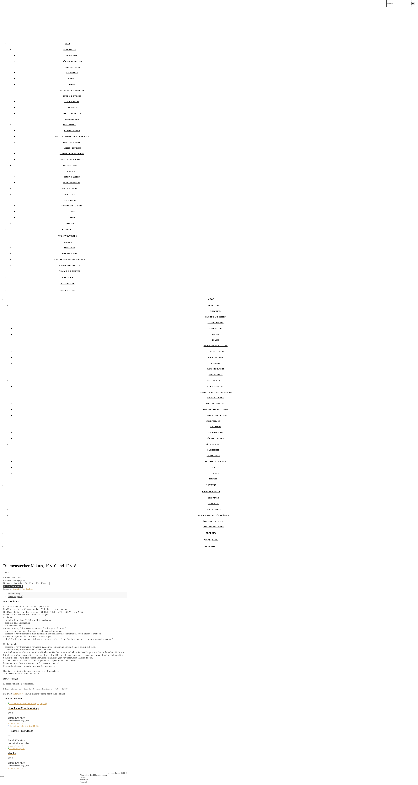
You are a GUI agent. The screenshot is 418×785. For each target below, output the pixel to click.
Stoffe (72, 212)
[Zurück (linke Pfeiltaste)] (1, 776)
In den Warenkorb (13, 586)
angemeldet (18, 693)
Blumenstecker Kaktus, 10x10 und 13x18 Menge (26, 583)
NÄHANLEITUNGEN (70, 188)
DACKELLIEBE (70, 194)
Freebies (67, 277)
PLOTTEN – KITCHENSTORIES (72, 154)
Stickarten (69, 242)
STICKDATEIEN (69, 50)
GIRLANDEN (72, 107)
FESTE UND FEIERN (72, 67)
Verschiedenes (72, 119)
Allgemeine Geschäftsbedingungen (93, 775)
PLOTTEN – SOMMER (71, 142)
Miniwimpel (71, 55)
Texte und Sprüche (72, 96)
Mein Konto (67, 290)
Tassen (72, 217)
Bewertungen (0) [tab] (15, 596)
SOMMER (72, 79)
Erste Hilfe (69, 248)
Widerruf (83, 782)
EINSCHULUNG (72, 73)
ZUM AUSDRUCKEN (72, 177)
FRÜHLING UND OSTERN (72, 61)
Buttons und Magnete (72, 206)
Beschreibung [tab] (14, 593)
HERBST (72, 84)
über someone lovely (69, 265)
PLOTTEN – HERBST (72, 131)
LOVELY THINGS (69, 200)
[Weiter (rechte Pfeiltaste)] (3, 776)
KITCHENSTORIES (71, 102)
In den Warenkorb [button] (16, 723)
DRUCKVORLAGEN (69, 165)
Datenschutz (84, 777)
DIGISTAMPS (72, 171)
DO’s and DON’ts (69, 254)
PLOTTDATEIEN (69, 125)
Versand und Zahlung (69, 271)
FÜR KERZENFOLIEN (71, 183)
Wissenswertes (67, 236)
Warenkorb (68, 284)
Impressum (84, 779)
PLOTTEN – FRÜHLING (72, 148)
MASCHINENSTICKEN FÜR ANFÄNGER (69, 259)
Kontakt (67, 229)
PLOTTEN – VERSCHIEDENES (72, 160)
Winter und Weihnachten (72, 90)
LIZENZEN (70, 223)
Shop (67, 44)
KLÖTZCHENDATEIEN (72, 113)
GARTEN (17, 589)
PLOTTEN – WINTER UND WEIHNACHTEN (72, 136)
